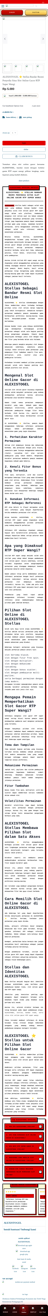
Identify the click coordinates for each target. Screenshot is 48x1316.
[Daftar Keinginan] (40, 6)
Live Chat (42, 1312)
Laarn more (36, 106)
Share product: (24, 181)
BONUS (5, 1312)
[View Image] (7, 68)
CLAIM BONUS (25, 156)
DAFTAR (35, 12)
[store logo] (19, 6)
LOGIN (12, 12)
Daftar (24, 1312)
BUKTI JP (33, 1312)
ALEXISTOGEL (9, 205)
